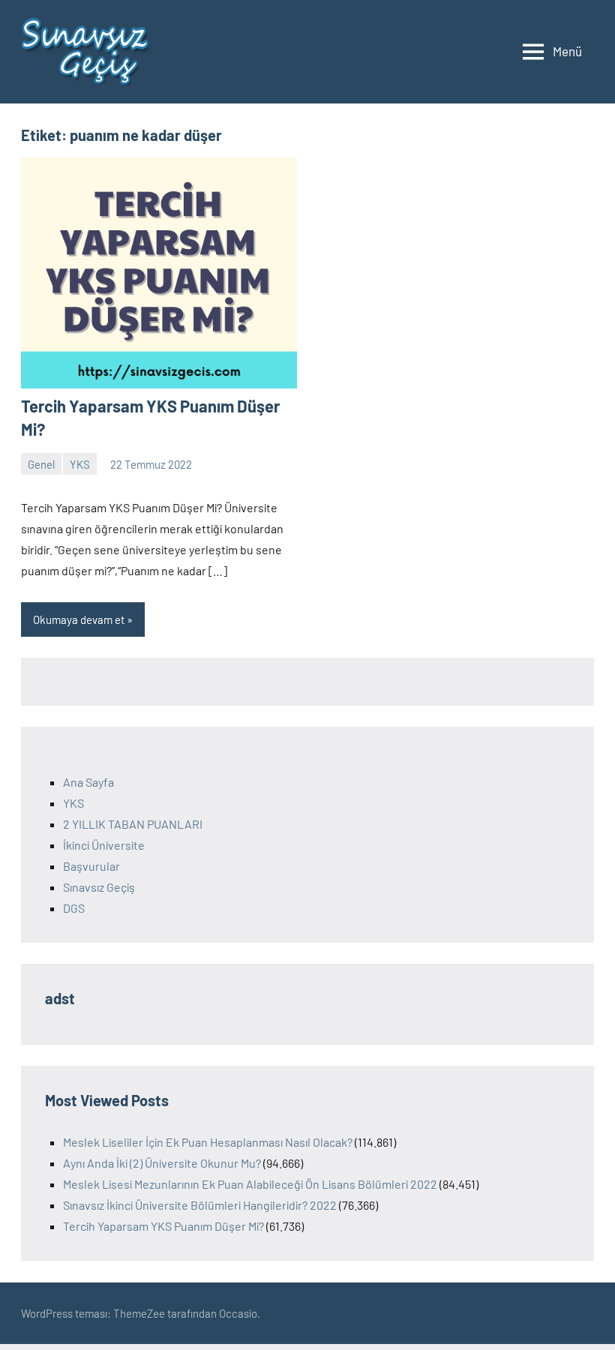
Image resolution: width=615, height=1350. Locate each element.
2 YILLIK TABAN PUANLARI (132, 824)
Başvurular (91, 866)
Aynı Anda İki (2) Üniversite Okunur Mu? (162, 1163)
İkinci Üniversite (104, 845)
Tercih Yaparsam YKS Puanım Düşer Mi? (163, 1226)
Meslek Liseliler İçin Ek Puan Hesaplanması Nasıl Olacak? (207, 1142)
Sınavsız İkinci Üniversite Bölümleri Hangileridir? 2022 (200, 1205)
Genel (41, 464)
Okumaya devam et (78, 619)
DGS (74, 908)
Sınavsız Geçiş (99, 887)
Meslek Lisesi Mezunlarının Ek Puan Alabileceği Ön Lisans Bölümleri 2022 (250, 1184)
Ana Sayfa (88, 782)
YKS (80, 464)
